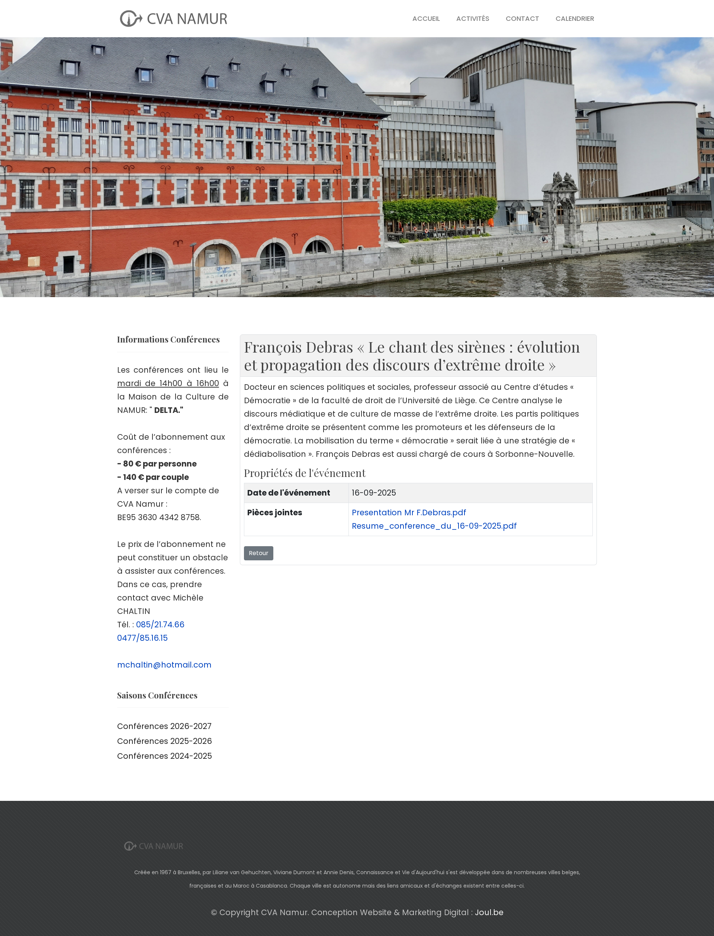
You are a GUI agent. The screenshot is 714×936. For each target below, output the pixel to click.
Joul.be (489, 912)
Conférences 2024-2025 (164, 756)
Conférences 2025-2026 (164, 741)
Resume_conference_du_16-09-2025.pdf (434, 525)
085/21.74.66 (160, 624)
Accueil (426, 18)
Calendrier (575, 18)
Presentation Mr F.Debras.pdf (409, 512)
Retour (258, 553)
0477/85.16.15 (142, 638)
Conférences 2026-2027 (164, 726)
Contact (522, 18)
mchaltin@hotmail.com (164, 664)
